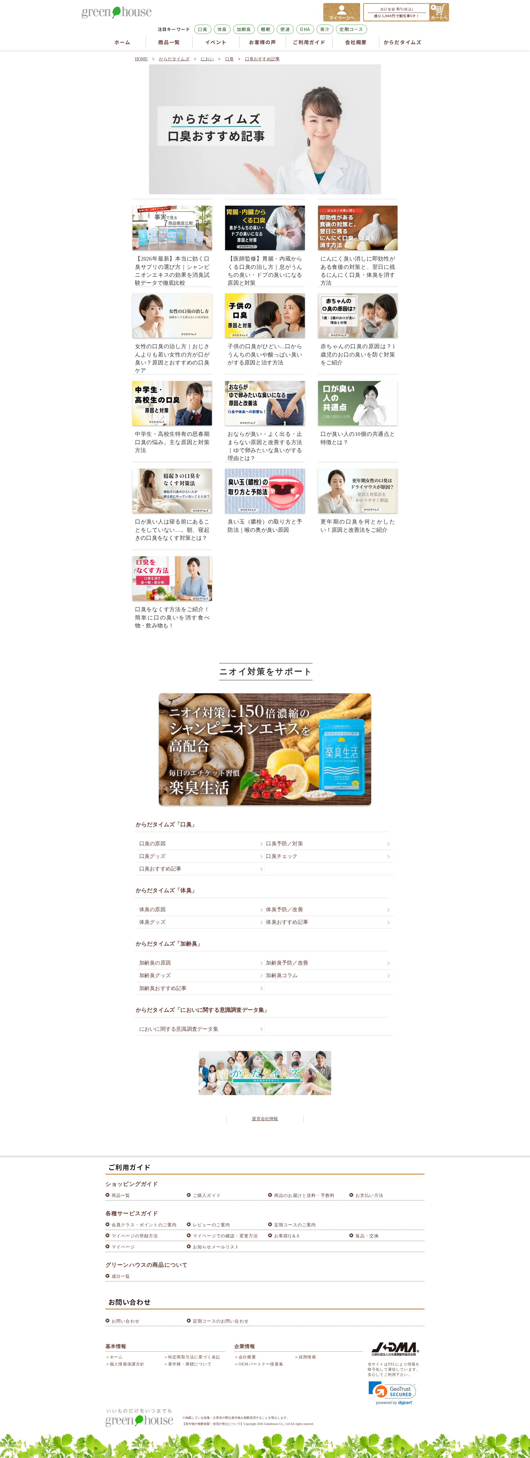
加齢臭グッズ (155, 975)
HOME (141, 59)
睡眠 (266, 29)
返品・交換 (367, 1236)
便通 (285, 29)
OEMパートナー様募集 (261, 1364)
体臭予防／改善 (284, 909)
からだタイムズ (403, 42)
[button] (392, 1393)
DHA (305, 29)
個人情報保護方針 (127, 1364)
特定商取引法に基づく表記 (194, 1357)
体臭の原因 (152, 909)
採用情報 (307, 1357)
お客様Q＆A (287, 1236)
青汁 (325, 29)
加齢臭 (244, 29)
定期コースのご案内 (295, 1225)
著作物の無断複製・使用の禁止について (212, 1424)
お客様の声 (262, 42)
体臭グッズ (152, 922)
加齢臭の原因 (155, 963)
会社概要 (356, 42)
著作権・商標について (190, 1364)
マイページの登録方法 (135, 1236)
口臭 (202, 29)
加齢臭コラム (282, 975)
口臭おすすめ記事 (262, 59)
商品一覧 (169, 42)
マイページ (123, 1247)
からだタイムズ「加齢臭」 (169, 944)
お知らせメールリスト (216, 1247)
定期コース (351, 29)
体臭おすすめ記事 (287, 922)
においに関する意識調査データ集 (178, 1029)
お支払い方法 (369, 1195)
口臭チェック (282, 856)
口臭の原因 (152, 843)
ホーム (122, 42)
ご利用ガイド (309, 42)
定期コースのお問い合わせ (221, 1321)
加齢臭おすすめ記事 (163, 988)
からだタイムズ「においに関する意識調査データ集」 (203, 1010)
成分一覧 (121, 1276)
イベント (216, 42)
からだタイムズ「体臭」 (166, 890)
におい (207, 59)
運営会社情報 (265, 1119)
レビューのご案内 (211, 1225)
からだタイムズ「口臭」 (166, 824)
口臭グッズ (152, 856)
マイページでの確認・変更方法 (225, 1236)
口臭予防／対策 (284, 843)
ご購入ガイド (207, 1195)
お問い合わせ (126, 1321)
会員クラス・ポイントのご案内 (144, 1225)
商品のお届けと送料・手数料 (304, 1195)
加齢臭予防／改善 (287, 963)
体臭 (222, 29)
